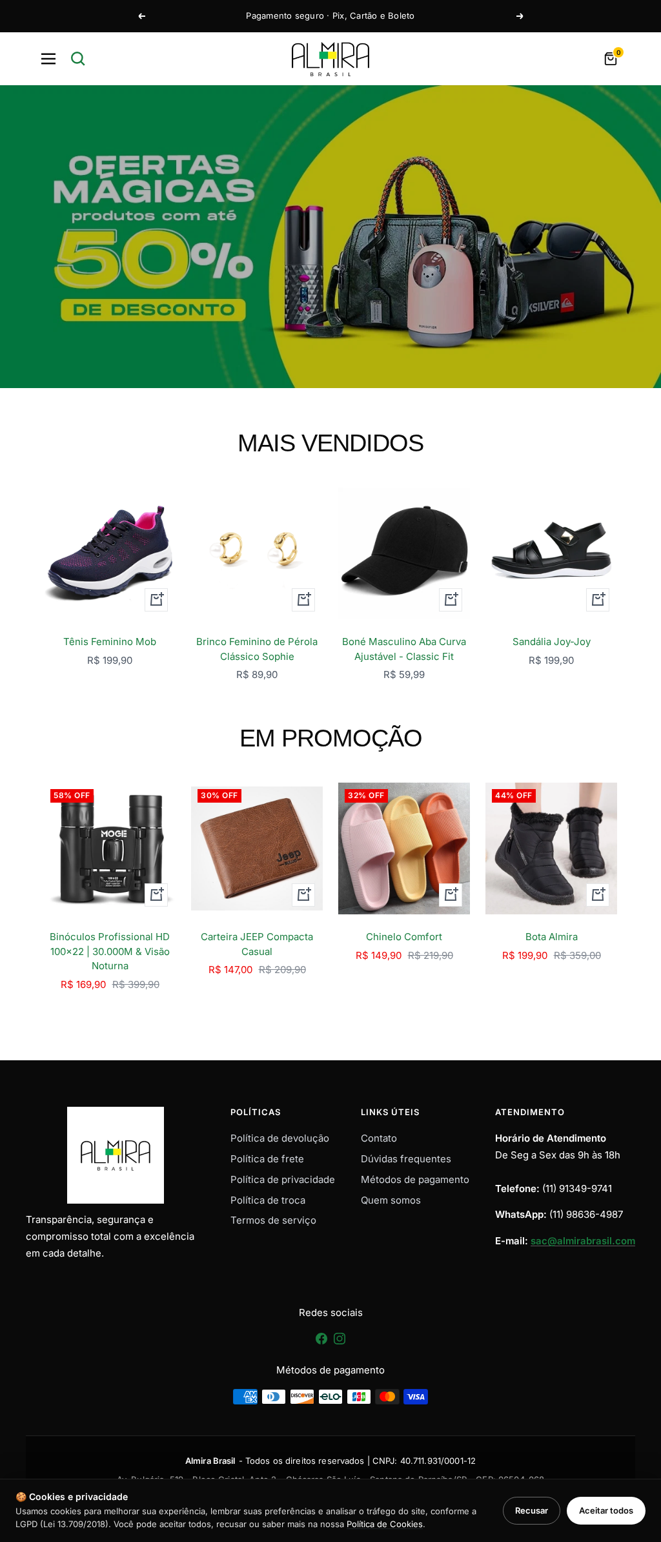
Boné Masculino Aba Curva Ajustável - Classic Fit (404, 649)
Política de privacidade (282, 1179)
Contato (379, 1138)
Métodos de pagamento (415, 1179)
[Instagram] (339, 1343)
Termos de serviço (273, 1220)
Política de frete (267, 1159)
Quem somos (391, 1200)
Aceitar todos (606, 1510)
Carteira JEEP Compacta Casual (257, 944)
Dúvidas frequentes (406, 1159)
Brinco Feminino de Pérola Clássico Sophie (257, 649)
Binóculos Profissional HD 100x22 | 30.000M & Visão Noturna (110, 951)
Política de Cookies (385, 1524)
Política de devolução (279, 1138)
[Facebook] (323, 1343)
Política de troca (267, 1200)
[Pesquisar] (78, 59)
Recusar (531, 1510)
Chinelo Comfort (404, 936)
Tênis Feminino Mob (109, 641)
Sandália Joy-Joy (552, 641)
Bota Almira (551, 936)
